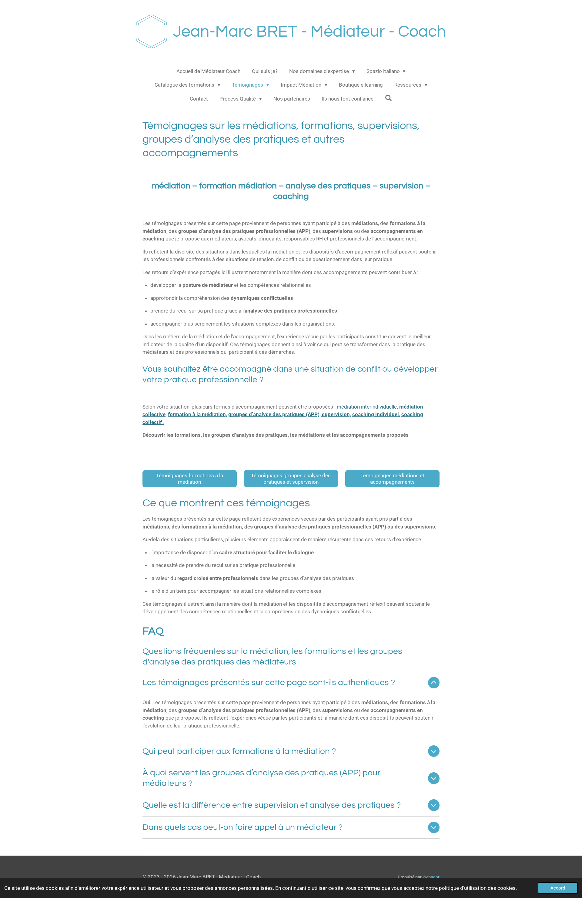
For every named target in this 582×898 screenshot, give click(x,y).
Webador (431, 877)
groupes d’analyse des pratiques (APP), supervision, (289, 414)
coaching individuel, (376, 414)
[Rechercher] (388, 98)
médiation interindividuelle (367, 407)
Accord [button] (557, 888)
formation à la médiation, (197, 414)
